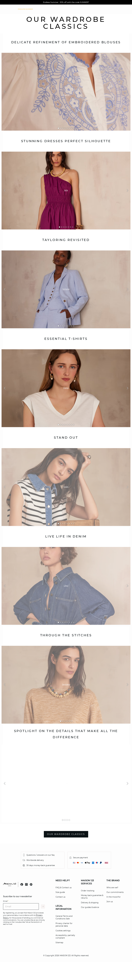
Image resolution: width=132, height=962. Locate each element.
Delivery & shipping (89, 902)
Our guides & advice (90, 907)
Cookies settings (63, 930)
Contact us (60, 897)
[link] (25, 9)
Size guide (60, 892)
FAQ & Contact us (64, 887)
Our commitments (115, 892)
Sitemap (59, 942)
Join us (109, 901)
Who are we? (112, 887)
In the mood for (113, 897)
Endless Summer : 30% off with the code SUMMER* (66, 2)
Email (5, 901)
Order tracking (87, 890)
